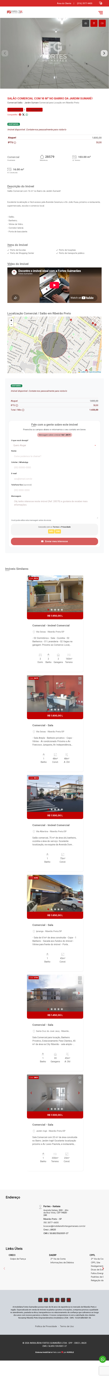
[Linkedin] (69, 1300)
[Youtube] (46, 1300)
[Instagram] (52, 1300)
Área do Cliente (64, 3)
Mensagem (16, 496)
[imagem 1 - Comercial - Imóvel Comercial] (55, 593)
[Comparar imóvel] (80, 583)
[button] (101, 3)
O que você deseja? (19, 440)
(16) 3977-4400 (51, 1222)
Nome (13, 451)
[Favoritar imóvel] (80, 579)
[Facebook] (40, 1300)
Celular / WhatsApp (19, 462)
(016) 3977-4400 (84, 3)
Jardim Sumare (31, 103)
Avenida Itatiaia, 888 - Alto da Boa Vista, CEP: (55, 1212)
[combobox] (54, 445)
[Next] (79, 594)
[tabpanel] (54, 53)
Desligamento (97, 1266)
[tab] (85, 23)
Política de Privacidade (46, 1326)
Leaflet (83, 372)
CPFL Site (95, 1262)
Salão (20, 103)
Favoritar (16, 110)
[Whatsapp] (63, 1300)
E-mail (14, 473)
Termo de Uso (67, 1326)
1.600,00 (97, 137)
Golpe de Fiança (18, 1259)
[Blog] (57, 1300)
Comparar (36, 110)
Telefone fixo (21, 485)
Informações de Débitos (62, 1262)
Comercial (12, 103)
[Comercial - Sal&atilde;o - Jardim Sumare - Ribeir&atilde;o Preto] (26, 13)
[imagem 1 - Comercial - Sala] (55, 693)
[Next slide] (104, 53)
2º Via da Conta (58, 1259)
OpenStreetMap (95, 372)
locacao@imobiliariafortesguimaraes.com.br (64, 1226)
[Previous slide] (4, 53)
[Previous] (31, 594)
